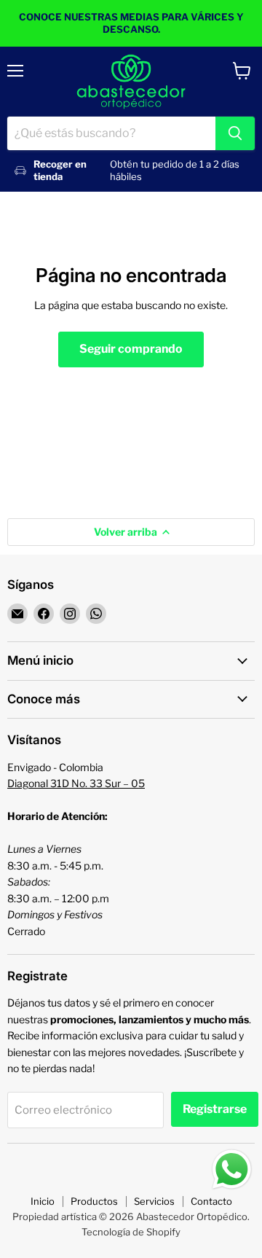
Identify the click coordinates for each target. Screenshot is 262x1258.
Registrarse (215, 1109)
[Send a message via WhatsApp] (232, 1169)
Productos (94, 1201)
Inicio (43, 1201)
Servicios (154, 1201)
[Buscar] (235, 133)
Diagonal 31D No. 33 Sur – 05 (76, 783)
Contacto (211, 1201)
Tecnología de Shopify (131, 1232)
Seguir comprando (131, 349)
